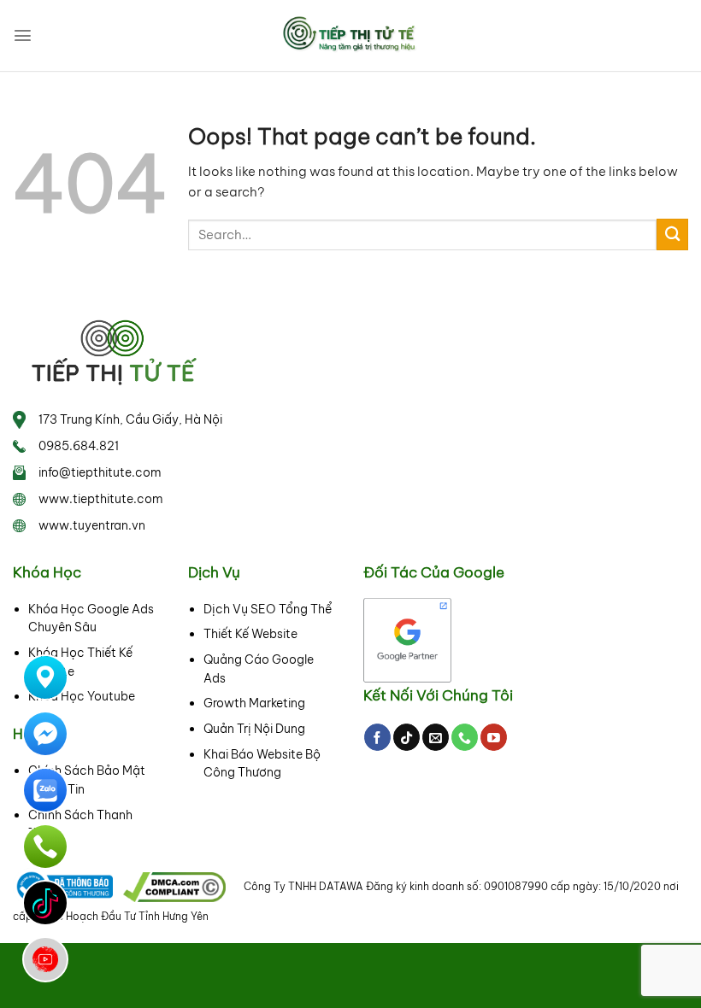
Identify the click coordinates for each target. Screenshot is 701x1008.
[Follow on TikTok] (406, 737)
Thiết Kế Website (250, 634)
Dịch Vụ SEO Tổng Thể (267, 609)
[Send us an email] (435, 737)
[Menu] (22, 35)
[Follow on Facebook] (377, 737)
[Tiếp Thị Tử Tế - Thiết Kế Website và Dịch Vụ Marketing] (351, 35)
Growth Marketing (254, 703)
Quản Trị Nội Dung (254, 728)
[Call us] (464, 737)
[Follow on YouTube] (493, 737)
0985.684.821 (78, 446)
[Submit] (672, 234)
